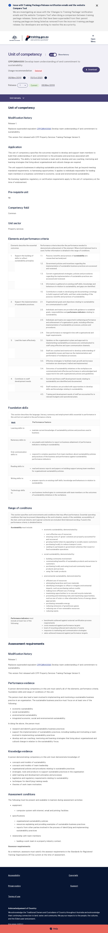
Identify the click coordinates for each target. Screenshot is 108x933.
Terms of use (14, 896)
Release (12, 85)
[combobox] (22, 85)
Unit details (17, 98)
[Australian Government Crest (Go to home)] (15, 38)
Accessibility (14, 875)
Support (74, 886)
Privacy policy (14, 886)
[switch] (53, 55)
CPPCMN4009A (44, 129)
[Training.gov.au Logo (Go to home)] (35, 38)
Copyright (73, 875)
